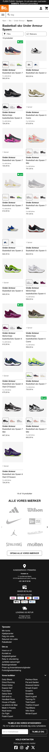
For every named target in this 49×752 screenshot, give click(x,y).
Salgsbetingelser (9, 656)
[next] (47, 527)
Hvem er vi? (7, 650)
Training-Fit (30, 699)
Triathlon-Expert (32, 705)
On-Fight (5, 713)
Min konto (6, 630)
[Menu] (3, 15)
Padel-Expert (7, 716)
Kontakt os (24, 573)
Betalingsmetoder (9, 664)
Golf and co (7, 696)
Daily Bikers (7, 679)
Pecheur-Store (31, 679)
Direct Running (8, 682)
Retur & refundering (10, 659)
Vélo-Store (29, 710)
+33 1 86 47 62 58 (24, 581)
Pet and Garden (32, 682)
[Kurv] (47, 8)
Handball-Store (8, 699)
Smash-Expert (31, 688)
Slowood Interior (32, 685)
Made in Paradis (9, 707)
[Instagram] (22, 748)
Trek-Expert (30, 702)
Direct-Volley (7, 685)
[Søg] (8, 14)
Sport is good (31, 696)
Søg (12, 14)
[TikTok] (27, 748)
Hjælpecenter (7, 633)
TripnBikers (30, 707)
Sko (10, 20)
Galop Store (7, 693)
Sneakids (29, 693)
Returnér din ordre (24, 618)
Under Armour (19, 20)
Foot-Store (6, 690)
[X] (33, 748)
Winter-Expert (31, 713)
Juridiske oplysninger (11, 661)
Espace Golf (7, 688)
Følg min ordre (8, 636)
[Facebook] (16, 748)
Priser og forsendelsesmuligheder (16, 667)
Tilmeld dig (38, 731)
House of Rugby (9, 702)
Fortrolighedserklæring (11, 670)
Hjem (4, 20)
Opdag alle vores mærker (24, 553)
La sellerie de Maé (9, 705)
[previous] (1, 527)
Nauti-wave (7, 710)
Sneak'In (29, 690)
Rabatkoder (7, 642)
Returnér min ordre (10, 639)
